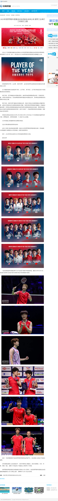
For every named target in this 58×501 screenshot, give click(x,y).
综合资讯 (26, 11)
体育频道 (12, 15)
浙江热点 (19, 11)
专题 (8, 11)
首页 (3, 11)
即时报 (13, 11)
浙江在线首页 (1, 1)
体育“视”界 (34, 11)
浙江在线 (8, 15)
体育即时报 (17, 15)
